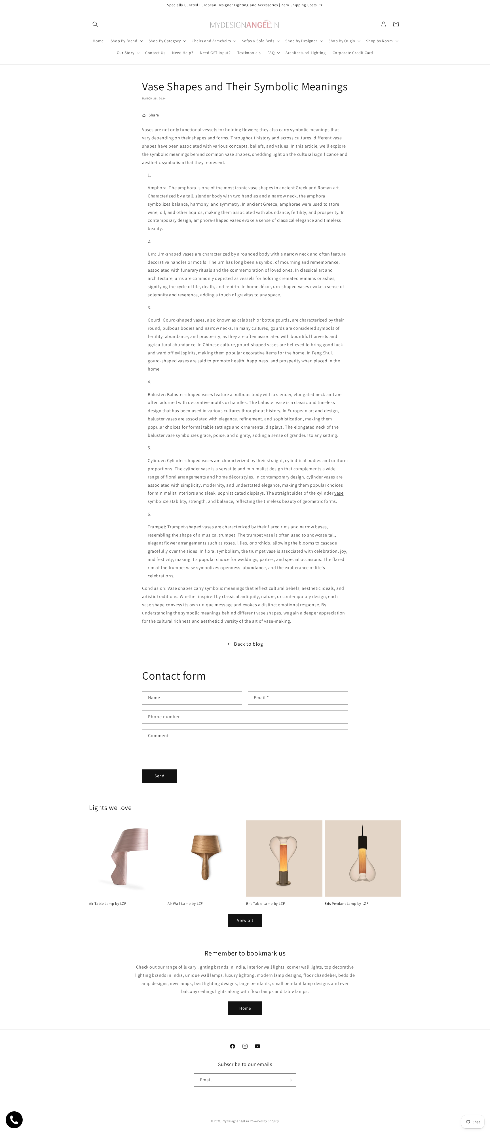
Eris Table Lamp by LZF (265, 903)
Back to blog (248, 644)
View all (245, 920)
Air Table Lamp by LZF (107, 903)
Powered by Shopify (264, 1121)
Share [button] (154, 115)
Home (245, 1008)
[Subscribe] (289, 1080)
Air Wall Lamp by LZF (185, 903)
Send (159, 775)
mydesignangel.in (236, 1121)
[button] (95, 24)
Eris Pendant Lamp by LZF (346, 903)
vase (338, 493)
